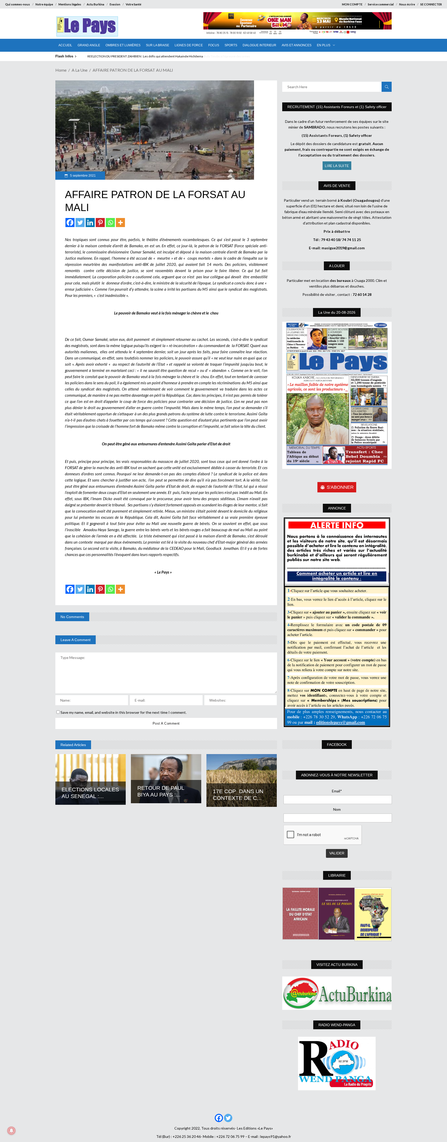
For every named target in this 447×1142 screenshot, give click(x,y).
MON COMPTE (352, 4)
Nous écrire (407, 4)
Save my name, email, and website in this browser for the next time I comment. (124, 712)
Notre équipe (44, 4)
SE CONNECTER (431, 4)
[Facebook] (69, 222)
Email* (337, 791)
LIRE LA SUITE (337, 165)
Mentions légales (69, 4)
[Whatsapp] (110, 222)
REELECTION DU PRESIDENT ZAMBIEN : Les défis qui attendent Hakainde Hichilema (145, 56)
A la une (79, 69)
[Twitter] (80, 222)
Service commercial (381, 4)
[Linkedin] (90, 222)
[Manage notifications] (11, 1130)
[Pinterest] (100, 222)
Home (60, 69)
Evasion (115, 4)
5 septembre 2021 (82, 175)
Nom (337, 809)
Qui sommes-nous (17, 4)
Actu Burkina (95, 4)
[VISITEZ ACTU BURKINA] (337, 993)
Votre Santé (133, 4)
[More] (120, 222)
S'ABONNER (340, 487)
